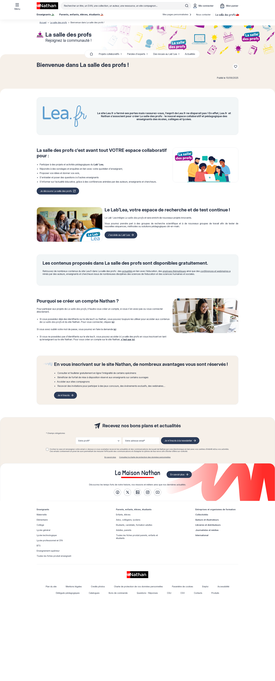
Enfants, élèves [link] (123, 514)
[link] (117, 492)
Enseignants (43, 509)
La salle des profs (225, 14)
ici (113, 321)
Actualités (190, 54)
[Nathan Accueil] (47, 5)
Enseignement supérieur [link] (48, 551)
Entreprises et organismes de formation (215, 509)
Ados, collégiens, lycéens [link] (128, 520)
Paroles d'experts (136, 54)
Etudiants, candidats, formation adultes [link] (134, 525)
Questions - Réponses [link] (147, 593)
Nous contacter (203, 14)
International (201, 535)
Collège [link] (40, 525)
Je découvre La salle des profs (56, 191)
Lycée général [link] (43, 530)
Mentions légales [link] (74, 586)
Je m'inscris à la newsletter (178, 440)
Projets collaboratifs (109, 54)
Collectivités (201, 514)
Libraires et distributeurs (208, 525)
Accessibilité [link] (223, 586)
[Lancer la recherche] (186, 5)
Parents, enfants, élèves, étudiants (134, 509)
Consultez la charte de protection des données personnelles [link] (145, 457)
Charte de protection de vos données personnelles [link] (138, 586)
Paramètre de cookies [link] (182, 586)
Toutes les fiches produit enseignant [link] (54, 556)
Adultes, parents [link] (123, 530)
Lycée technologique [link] (47, 535)
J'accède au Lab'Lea (119, 235)
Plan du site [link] (51, 586)
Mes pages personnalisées (176, 14)
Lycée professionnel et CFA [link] (50, 540)
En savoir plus (110, 457)
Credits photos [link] (98, 586)
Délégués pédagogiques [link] (68, 593)
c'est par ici (128, 339)
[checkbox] (47, 449)
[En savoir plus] (205, 165)
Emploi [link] (205, 586)
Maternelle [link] (42, 514)
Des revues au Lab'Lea (165, 54)
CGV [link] (182, 593)
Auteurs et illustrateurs (207, 520)
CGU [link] (169, 593)
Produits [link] (215, 593)
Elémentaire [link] (42, 520)
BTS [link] (39, 545)
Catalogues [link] (94, 593)
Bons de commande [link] (118, 593)
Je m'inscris (64, 395)
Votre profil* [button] (84, 440)
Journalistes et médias (207, 530)
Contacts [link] (198, 593)
